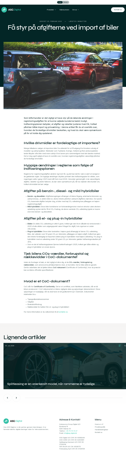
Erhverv (66, 2)
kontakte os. (63, 312)
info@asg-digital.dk (70, 433)
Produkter (50, 10)
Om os (74, 10)
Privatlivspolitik (100, 427)
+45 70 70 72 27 (71, 431)
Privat (59, 2)
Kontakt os (118, 10)
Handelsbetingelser (101, 430)
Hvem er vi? (99, 424)
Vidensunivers (64, 10)
